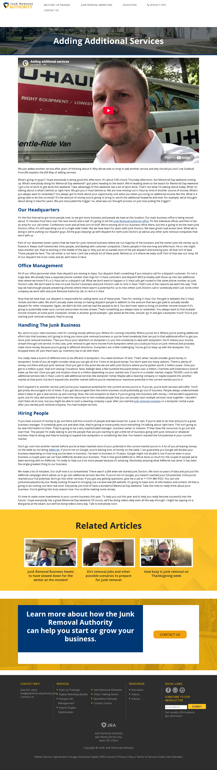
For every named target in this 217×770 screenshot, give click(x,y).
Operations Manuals (105, 698)
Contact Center (103, 703)
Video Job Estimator (171, 756)
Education (129, 4)
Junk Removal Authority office (131, 221)
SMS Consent (108, 756)
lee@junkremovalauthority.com (38, 693)
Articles (135, 698)
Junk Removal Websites (108, 689)
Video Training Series (106, 694)
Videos (135, 694)
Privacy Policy (126, 756)
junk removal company (147, 401)
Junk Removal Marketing (96, 4)
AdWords (54, 450)
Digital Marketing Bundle (73, 694)
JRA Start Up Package (57, 4)
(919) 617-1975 (157, 4)
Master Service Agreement (51, 756)
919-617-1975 (28, 689)
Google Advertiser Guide (83, 756)
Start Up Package (69, 689)
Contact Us (51, 10)
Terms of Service (146, 756)
